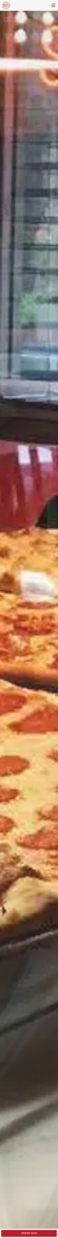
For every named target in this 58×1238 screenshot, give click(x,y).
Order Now (29, 1233)
